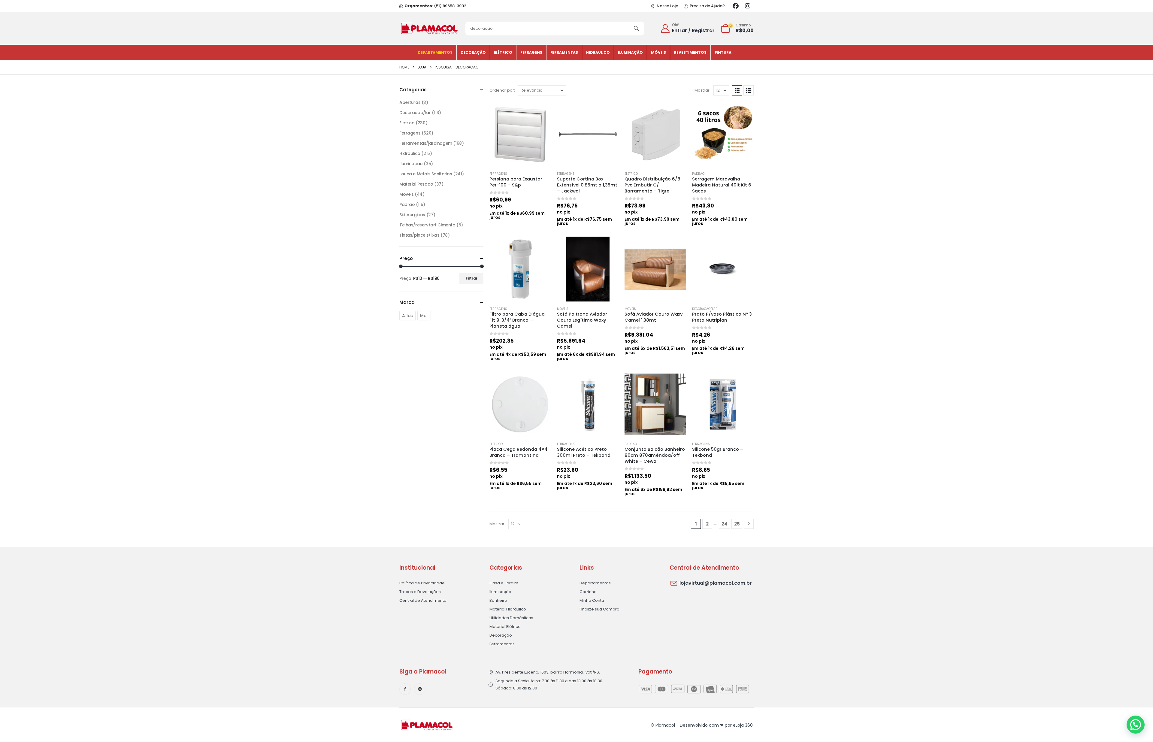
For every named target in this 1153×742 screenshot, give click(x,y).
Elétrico (503, 52)
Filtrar (471, 278)
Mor (424, 316)
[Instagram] (748, 6)
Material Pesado (416, 184)
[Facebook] (736, 6)
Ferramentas (564, 52)
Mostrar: (702, 90)
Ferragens (531, 52)
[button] (737, 90)
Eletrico (631, 173)
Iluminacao (411, 164)
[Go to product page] (520, 133)
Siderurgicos (412, 215)
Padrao (698, 173)
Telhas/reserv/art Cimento (427, 225)
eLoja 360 (743, 725)
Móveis (658, 52)
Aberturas (409, 102)
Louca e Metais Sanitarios (425, 174)
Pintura (723, 52)
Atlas (407, 316)
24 (725, 524)
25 (737, 524)
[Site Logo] (429, 28)
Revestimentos (690, 52)
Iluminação (630, 52)
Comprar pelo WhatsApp (541, 108)
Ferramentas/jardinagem (425, 143)
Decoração (473, 52)
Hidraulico (598, 52)
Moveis (562, 309)
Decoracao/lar (705, 309)
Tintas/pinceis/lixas (419, 235)
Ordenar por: (502, 90)
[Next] (749, 524)
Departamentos (435, 52)
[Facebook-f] (405, 689)
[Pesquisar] (636, 28)
